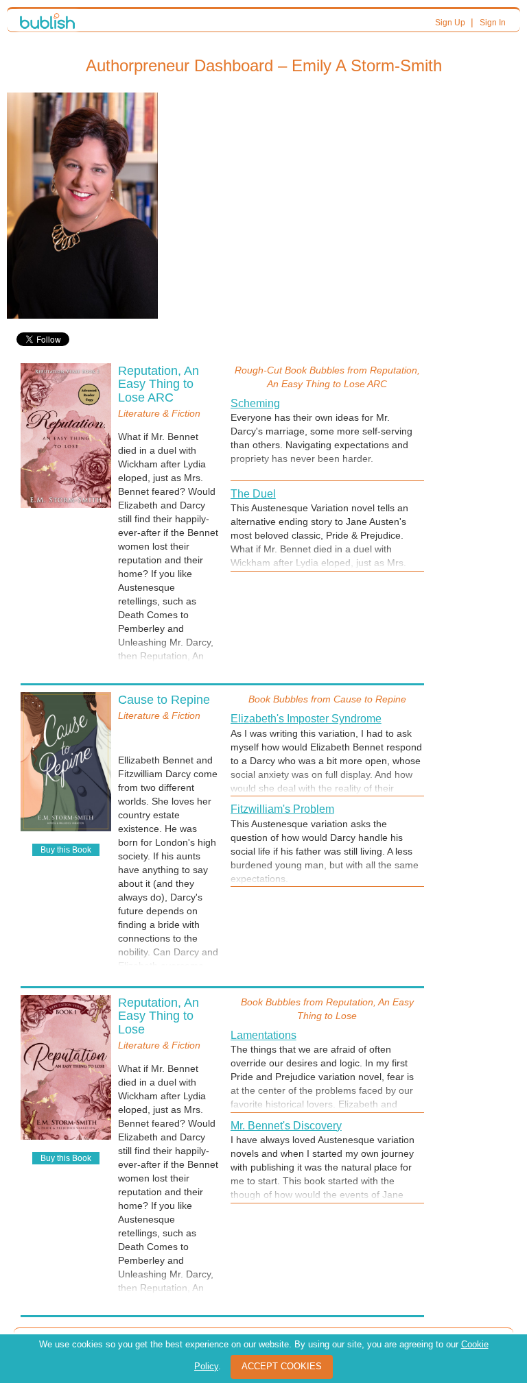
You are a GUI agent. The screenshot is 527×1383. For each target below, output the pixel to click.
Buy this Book (65, 850)
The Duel (253, 494)
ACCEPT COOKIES (282, 1366)
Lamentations (263, 1035)
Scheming (255, 403)
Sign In (493, 22)
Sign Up (450, 22)
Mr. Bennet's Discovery (286, 1125)
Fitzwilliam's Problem (282, 809)
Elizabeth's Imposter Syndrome (306, 718)
